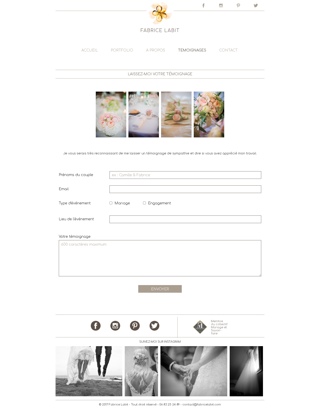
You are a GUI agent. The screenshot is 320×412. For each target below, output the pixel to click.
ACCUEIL (89, 50)
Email (64, 189)
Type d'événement (75, 203)
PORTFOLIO (122, 50)
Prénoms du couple (76, 175)
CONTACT (228, 50)
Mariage (122, 203)
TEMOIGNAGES (192, 50)
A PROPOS (155, 50)
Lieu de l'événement (76, 219)
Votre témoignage (75, 237)
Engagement (159, 203)
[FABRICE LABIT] (160, 42)
